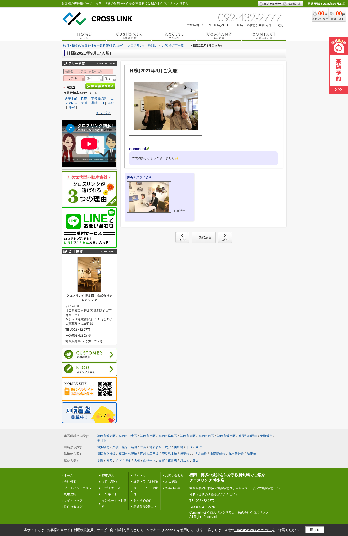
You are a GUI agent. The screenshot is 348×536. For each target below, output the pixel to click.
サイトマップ (73, 500)
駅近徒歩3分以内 (145, 506)
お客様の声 (173, 488)
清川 (134, 447)
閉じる (314, 530)
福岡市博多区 (106, 436)
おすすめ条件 (143, 500)
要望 (84, 103)
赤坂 (195, 460)
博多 (109, 460)
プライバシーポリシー (79, 488)
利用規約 (70, 494)
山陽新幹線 (217, 453)
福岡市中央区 (128, 436)
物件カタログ (73, 506)
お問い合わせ (174, 475)
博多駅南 (103, 447)
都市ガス (108, 475)
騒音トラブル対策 (146, 481)
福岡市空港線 (106, 453)
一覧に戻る (203, 237)
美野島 (178, 447)
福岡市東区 (188, 436)
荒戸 (168, 447)
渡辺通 (184, 460)
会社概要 (70, 481)
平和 (72, 107)
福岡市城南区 (226, 436)
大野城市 (266, 436)
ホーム (68, 475)
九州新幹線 (236, 453)
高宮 (162, 460)
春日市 (101, 440)
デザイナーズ (111, 488)
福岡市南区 (148, 436)
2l (103, 103)
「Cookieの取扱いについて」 (253, 530)
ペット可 (140, 475)
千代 (189, 447)
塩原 (125, 447)
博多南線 (201, 453)
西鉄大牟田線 (149, 453)
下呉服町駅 (99, 98)
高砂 (199, 447)
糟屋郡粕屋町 (248, 436)
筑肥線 (251, 453)
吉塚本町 (71, 98)
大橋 (137, 460)
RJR (84, 98)
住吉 (143, 447)
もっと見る (103, 113)
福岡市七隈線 (128, 453)
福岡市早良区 (168, 436)
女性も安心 (109, 481)
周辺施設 (171, 481)
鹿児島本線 (169, 453)
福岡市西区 (206, 436)
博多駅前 (155, 447)
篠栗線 (184, 453)
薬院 (94, 103)
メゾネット (109, 494)
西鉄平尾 (149, 460)
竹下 (119, 460)
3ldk (111, 103)
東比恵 (172, 460)
